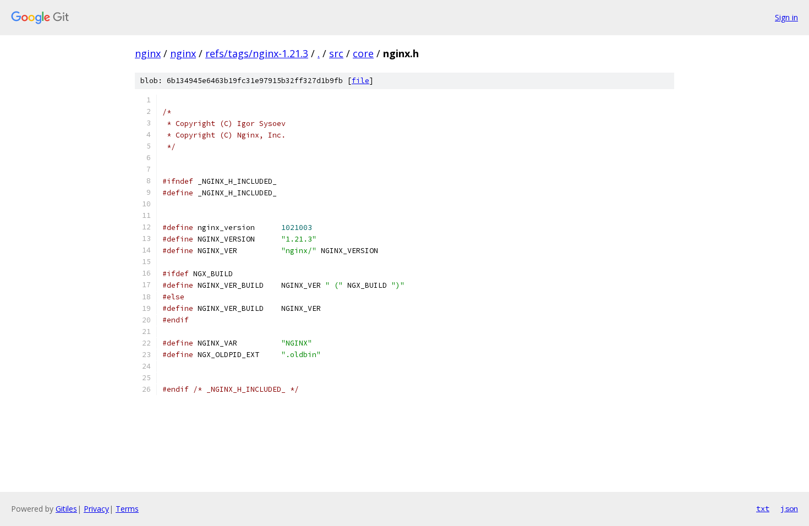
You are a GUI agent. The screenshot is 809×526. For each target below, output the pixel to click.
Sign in (786, 17)
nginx (148, 53)
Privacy (96, 508)
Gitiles (66, 508)
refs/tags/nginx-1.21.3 (256, 53)
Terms (127, 508)
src (336, 53)
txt (762, 508)
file (360, 80)
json (789, 508)
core (363, 53)
